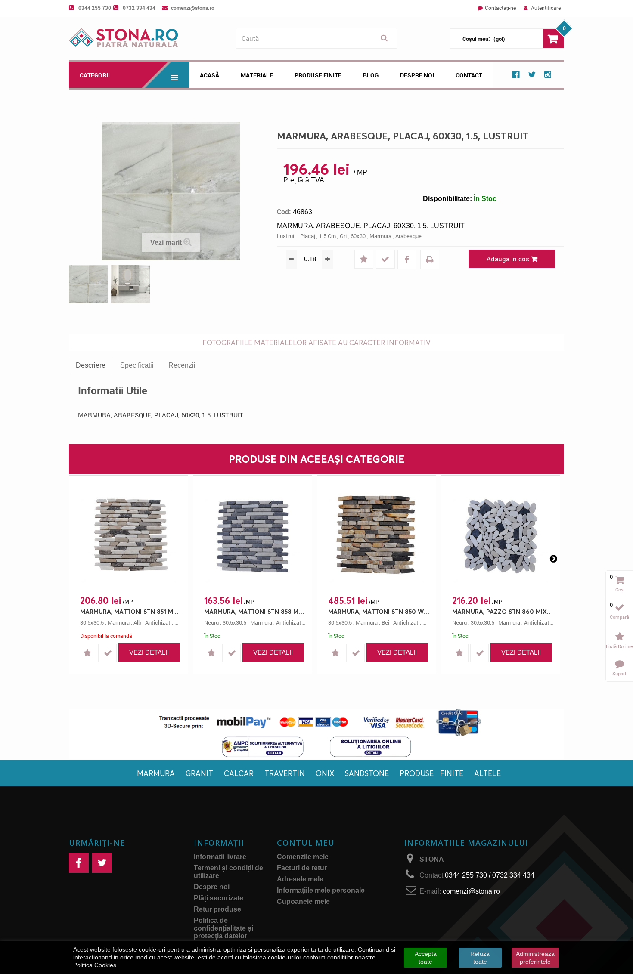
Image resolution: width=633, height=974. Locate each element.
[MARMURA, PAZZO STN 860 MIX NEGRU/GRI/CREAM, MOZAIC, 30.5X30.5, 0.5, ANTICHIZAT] (500, 536)
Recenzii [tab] (181, 365)
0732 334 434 (139, 7)
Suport (619, 673)
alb (137, 622)
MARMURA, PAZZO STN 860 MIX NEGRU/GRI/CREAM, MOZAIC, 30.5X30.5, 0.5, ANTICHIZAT (502, 611)
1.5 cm (327, 236)
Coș (619, 589)
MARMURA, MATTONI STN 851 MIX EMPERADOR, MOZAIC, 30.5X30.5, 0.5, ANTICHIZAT (130, 611)
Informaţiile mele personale (321, 890)
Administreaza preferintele (535, 957)
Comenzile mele (303, 856)
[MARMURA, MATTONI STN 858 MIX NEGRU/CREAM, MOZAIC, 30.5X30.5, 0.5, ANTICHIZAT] (252, 536)
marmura (380, 236)
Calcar (239, 773)
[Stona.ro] (150, 38)
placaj (307, 236)
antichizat (158, 622)
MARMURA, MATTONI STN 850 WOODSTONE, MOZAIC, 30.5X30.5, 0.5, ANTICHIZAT (378, 611)
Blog (371, 75)
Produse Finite (318, 75)
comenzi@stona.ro (192, 7)
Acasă (209, 75)
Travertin (284, 773)
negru (211, 622)
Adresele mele (300, 879)
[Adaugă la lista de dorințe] (364, 259)
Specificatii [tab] (137, 365)
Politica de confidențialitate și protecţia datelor (223, 928)
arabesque (408, 236)
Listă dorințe (619, 646)
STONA (431, 859)
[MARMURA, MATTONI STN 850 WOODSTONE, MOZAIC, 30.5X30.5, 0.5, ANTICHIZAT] (376, 536)
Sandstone (367, 773)
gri (343, 236)
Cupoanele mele (303, 901)
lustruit (286, 236)
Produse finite (431, 773)
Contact (469, 75)
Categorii (95, 75)
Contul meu (306, 843)
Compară (619, 617)
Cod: (284, 212)
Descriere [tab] (91, 365)
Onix (325, 773)
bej (385, 622)
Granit (199, 773)
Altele (487, 773)
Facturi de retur (302, 868)
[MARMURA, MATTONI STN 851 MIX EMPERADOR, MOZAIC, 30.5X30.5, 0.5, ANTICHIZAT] (128, 536)
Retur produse (217, 909)
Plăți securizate (218, 898)
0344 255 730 (94, 7)
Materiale (257, 75)
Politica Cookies (94, 965)
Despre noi (417, 75)
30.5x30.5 (92, 622)
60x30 (358, 236)
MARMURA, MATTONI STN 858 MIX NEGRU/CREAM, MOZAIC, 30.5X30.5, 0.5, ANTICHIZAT (254, 611)
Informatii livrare (220, 856)
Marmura (156, 773)
